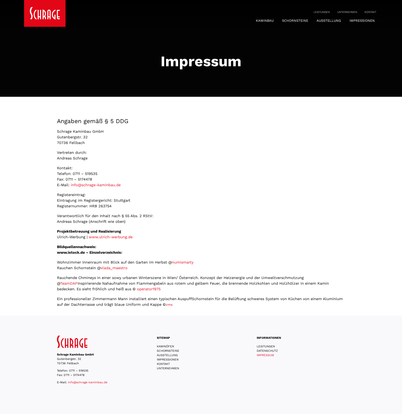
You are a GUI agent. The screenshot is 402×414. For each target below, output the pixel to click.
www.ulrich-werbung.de (111, 237)
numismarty (182, 262)
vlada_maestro (114, 268)
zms (169, 305)
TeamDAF (68, 283)
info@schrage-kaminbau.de (96, 185)
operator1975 (149, 289)
